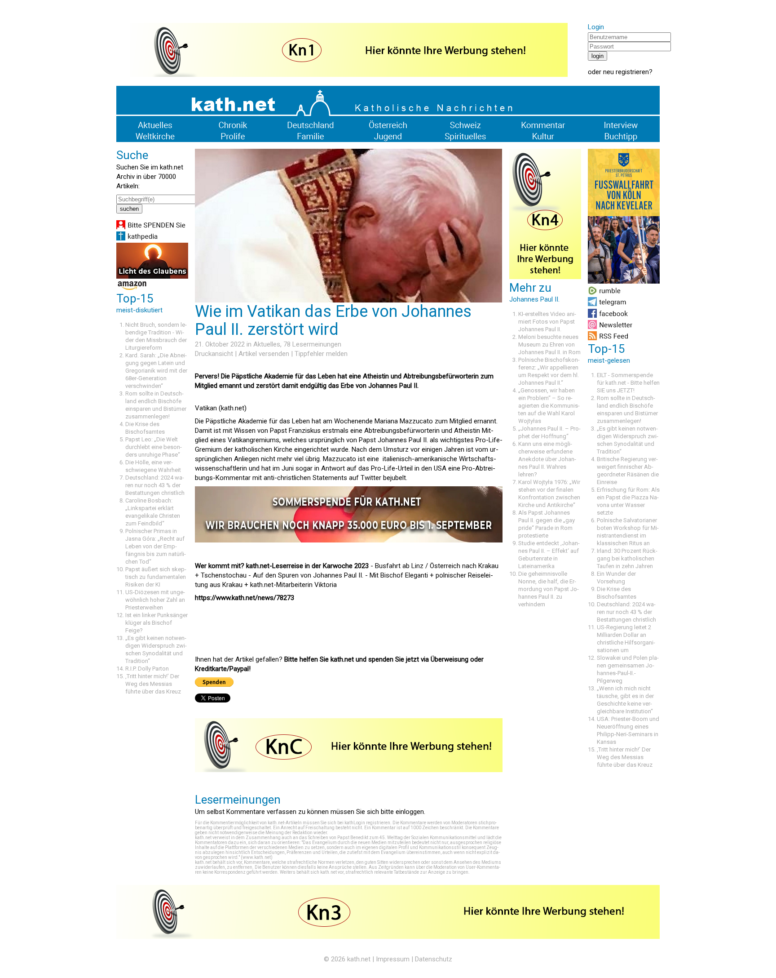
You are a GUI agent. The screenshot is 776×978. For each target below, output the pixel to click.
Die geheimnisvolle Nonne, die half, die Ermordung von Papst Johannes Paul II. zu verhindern (548, 589)
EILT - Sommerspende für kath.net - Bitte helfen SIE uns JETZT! (628, 383)
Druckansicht (214, 354)
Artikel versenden (263, 354)
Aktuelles (266, 344)
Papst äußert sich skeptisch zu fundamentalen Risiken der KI (155, 577)
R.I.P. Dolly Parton (147, 668)
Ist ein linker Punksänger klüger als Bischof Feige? (156, 623)
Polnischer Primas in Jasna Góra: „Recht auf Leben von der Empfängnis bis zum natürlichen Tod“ (155, 546)
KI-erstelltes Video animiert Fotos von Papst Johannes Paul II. (547, 322)
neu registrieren (626, 72)
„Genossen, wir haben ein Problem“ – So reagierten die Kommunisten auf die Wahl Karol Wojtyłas (549, 405)
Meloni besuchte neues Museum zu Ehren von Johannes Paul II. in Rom (549, 344)
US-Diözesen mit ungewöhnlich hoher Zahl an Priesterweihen (155, 600)
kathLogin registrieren (367, 822)
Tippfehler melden (321, 354)
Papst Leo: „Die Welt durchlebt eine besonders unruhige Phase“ (153, 447)
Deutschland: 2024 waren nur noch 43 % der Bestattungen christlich (155, 485)
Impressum (393, 959)
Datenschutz (433, 959)
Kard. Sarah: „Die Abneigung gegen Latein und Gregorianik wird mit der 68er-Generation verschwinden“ (156, 370)
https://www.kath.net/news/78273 (244, 598)
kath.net (358, 959)
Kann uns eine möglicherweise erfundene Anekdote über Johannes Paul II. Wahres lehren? (547, 459)
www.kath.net (256, 857)
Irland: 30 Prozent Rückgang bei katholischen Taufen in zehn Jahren (627, 558)
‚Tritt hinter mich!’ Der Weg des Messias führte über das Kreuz (153, 684)
